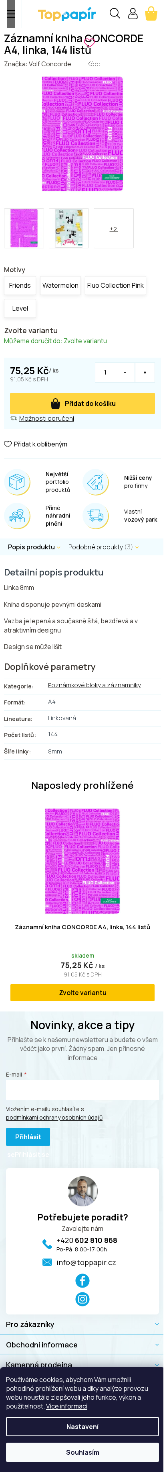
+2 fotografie (113, 236)
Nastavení (82, 1426)
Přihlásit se (24, 1139)
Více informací (66, 1406)
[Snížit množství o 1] (125, 372)
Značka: (37, 63)
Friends (20, 285)
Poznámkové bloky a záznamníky (94, 685)
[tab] (107, 546)
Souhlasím (82, 1452)
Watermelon (60, 285)
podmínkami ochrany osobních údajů (54, 1117)
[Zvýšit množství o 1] (145, 372)
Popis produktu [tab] (31, 547)
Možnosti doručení (46, 418)
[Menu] (11, 14)
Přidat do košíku (90, 403)
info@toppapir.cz (86, 1262)
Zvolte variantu (83, 992)
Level (20, 308)
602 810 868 (86, 1240)
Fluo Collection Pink (115, 285)
